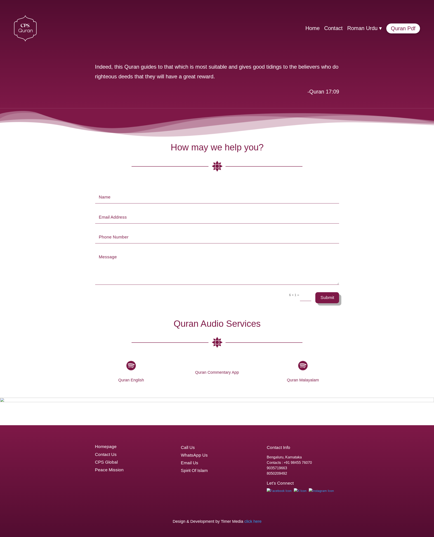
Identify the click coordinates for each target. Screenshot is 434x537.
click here (253, 521)
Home (312, 28)
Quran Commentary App (217, 372)
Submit (327, 297)
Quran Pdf (403, 28)
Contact (333, 28)
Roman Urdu (364, 28)
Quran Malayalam (303, 380)
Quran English (131, 380)
